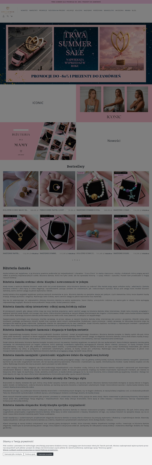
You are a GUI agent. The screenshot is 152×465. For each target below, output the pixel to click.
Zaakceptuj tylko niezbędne (13, 454)
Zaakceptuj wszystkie (45, 454)
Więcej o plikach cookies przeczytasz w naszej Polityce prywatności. (30, 450)
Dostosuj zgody (30, 454)
